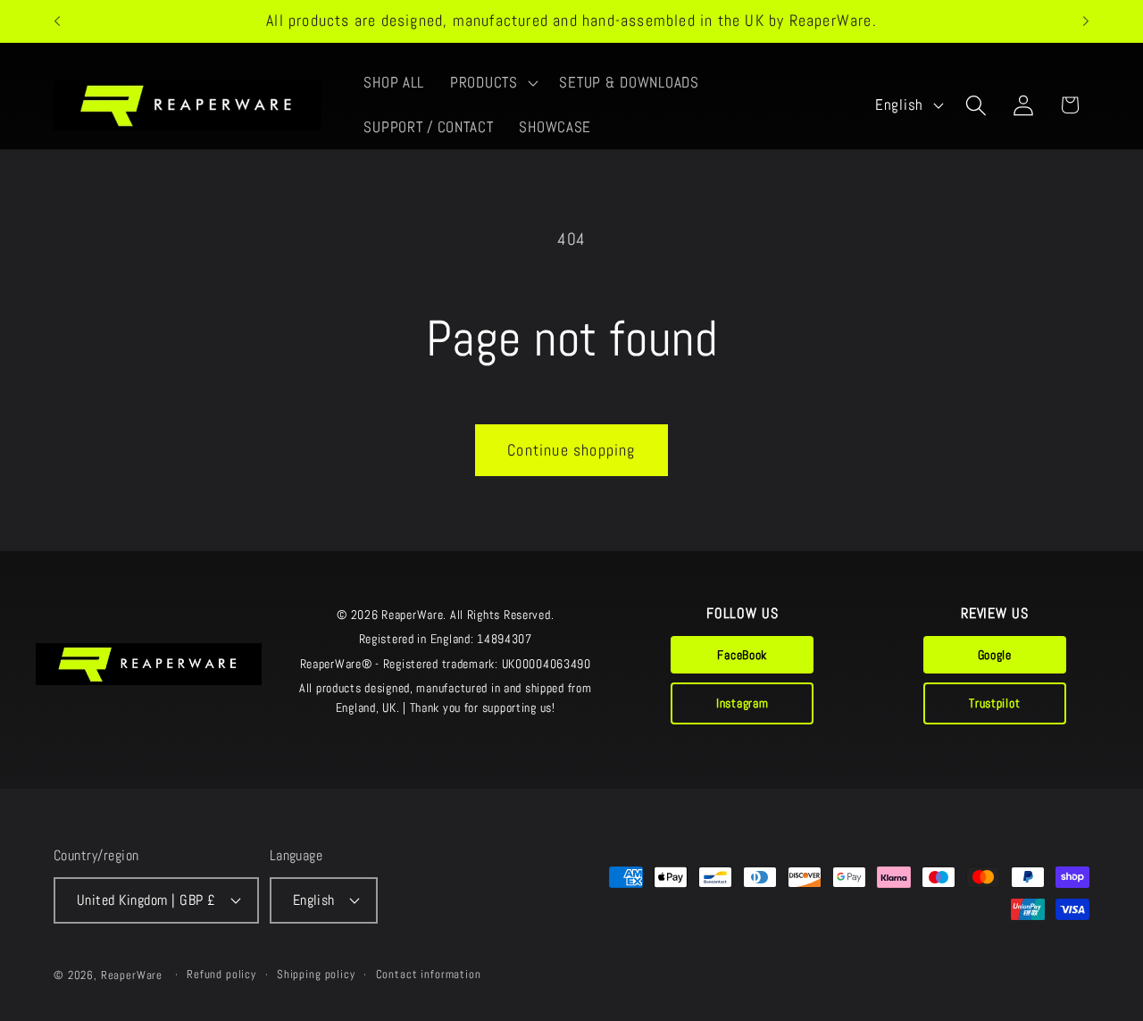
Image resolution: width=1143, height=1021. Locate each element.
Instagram (742, 703)
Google (995, 655)
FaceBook (742, 655)
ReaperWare (132, 975)
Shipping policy (316, 974)
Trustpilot (994, 703)
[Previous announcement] (57, 21)
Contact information (428, 974)
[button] (492, 83)
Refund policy (221, 974)
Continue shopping (571, 449)
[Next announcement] (1085, 21)
